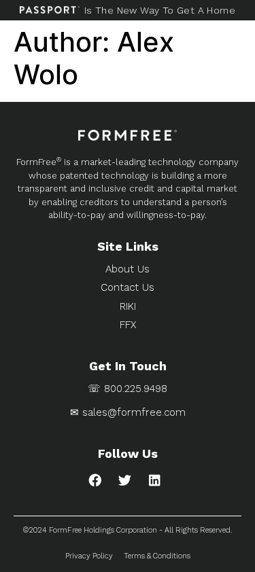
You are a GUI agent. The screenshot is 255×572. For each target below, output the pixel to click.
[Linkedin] (155, 480)
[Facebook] (94, 480)
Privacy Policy (89, 556)
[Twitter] (124, 480)
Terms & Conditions (157, 556)
